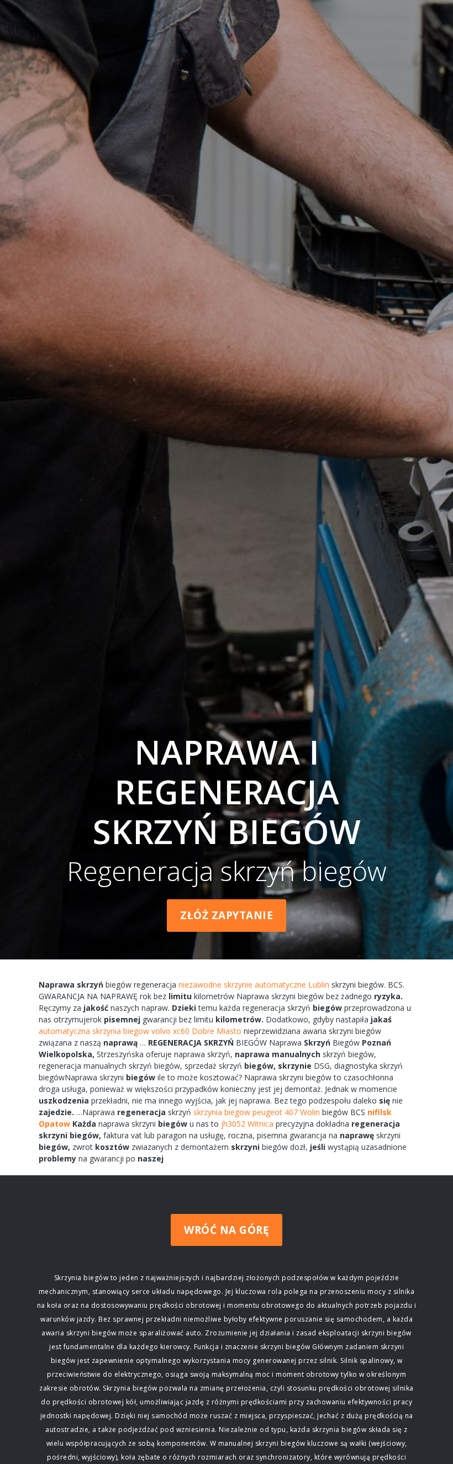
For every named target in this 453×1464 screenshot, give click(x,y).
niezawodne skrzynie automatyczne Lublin (253, 984)
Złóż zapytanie (226, 915)
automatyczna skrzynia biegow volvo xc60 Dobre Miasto (140, 1031)
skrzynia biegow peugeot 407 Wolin (256, 1112)
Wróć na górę (226, 1230)
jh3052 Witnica (247, 1123)
